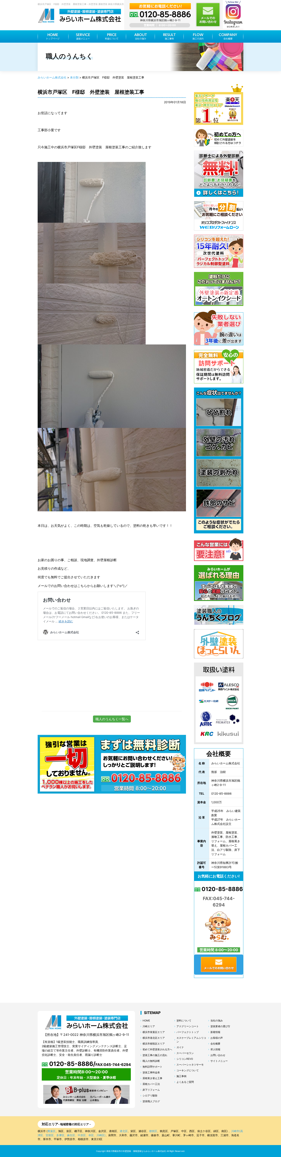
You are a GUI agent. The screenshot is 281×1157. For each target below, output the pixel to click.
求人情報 (215, 1049)
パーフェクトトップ (187, 1032)
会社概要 (215, 1043)
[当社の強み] (140, 36)
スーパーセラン (185, 1053)
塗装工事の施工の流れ (155, 1055)
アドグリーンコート (187, 1026)
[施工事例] (169, 36)
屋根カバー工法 (151, 1084)
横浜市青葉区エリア (154, 1032)
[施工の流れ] (198, 36)
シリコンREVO (184, 1058)
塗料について (183, 1020)
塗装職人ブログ (151, 1101)
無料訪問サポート (152, 1066)
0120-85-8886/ (89, 1063)
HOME (146, 1020)
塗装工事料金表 (151, 1072)
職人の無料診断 (151, 1060)
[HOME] (53, 36)
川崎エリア (149, 1026)
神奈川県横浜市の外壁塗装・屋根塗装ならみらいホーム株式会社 (136, 1151)
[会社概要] (227, 36)
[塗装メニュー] (83, 36)
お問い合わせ (217, 1055)
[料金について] (111, 36)
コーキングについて (187, 1070)
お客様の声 (216, 1037)
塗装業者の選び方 (220, 1026)
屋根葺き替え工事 (152, 1078)
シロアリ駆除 (150, 1095)
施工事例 (181, 1076)
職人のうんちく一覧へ (111, 719)
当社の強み (216, 1020)
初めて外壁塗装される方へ (157, 1049)
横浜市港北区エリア (154, 1037)
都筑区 (153, 1131)
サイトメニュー (219, 1060)
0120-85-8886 (221, 889)
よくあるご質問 (185, 1081)
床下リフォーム (151, 1089)
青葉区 (52, 1131)
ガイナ (180, 1047)
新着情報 (215, 1032)
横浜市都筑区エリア (154, 1043)
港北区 (124, 1131)
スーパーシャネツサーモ (190, 1064)
